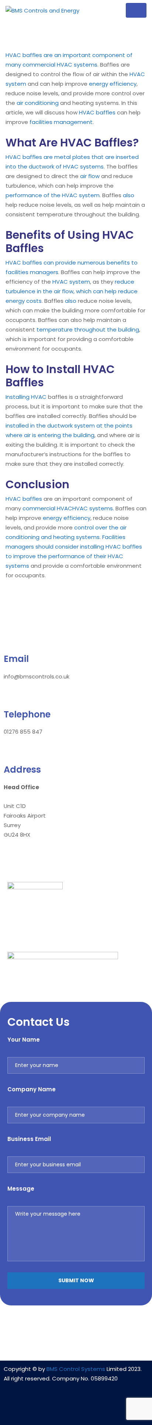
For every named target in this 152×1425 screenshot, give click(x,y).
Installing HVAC (26, 397)
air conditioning (38, 103)
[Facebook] (76, 1409)
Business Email (29, 1139)
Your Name (23, 1039)
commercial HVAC (47, 508)
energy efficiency (113, 84)
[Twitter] (98, 1409)
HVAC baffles (97, 112)
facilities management (61, 122)
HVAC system (71, 282)
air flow (90, 176)
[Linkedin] (54, 1409)
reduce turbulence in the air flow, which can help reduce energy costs (72, 291)
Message (20, 1188)
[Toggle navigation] (136, 10)
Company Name (31, 1089)
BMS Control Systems (75, 1369)
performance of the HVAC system (53, 195)
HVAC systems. (93, 508)
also (128, 195)
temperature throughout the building (88, 329)
